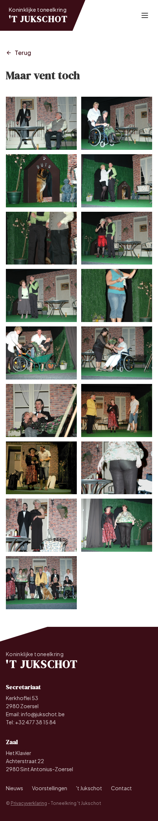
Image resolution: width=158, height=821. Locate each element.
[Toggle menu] (144, 15)
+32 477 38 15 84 (35, 722)
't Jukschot (89, 788)
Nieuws (14, 788)
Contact (121, 788)
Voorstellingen (49, 788)
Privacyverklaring (29, 803)
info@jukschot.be (43, 714)
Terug (23, 52)
